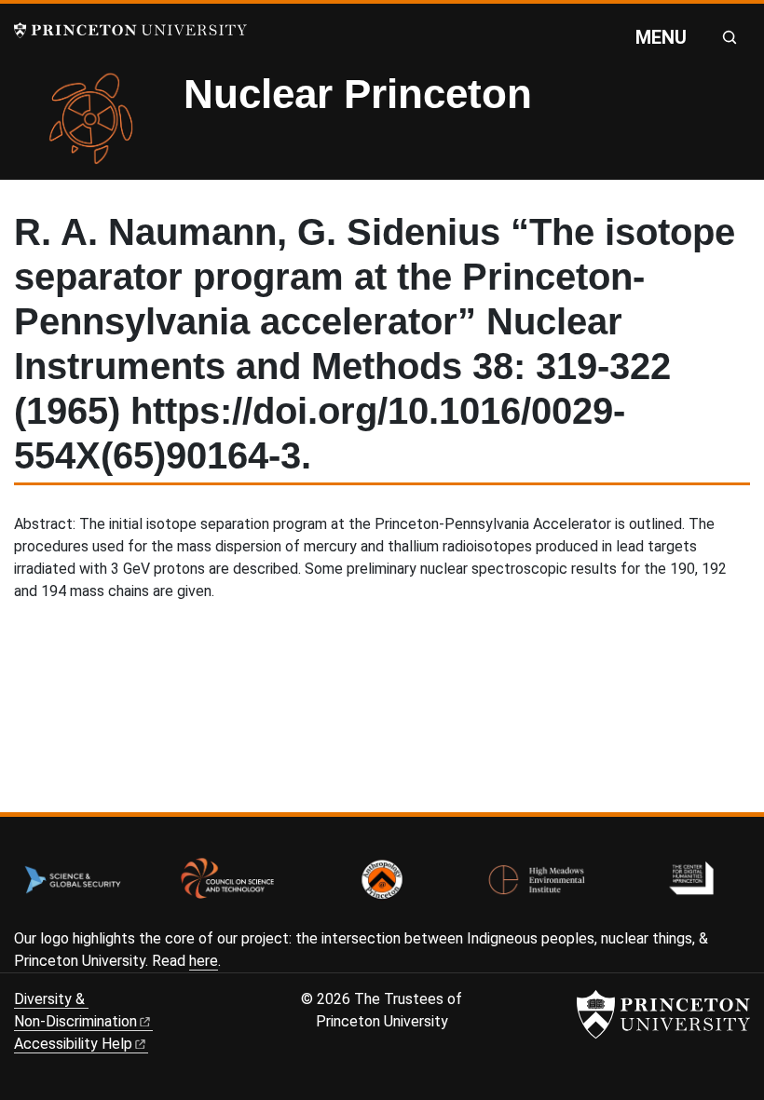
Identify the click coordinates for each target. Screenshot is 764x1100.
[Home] (99, 126)
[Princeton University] (130, 30)
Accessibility (73, 1043)
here (203, 961)
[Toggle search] (729, 37)
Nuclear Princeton (358, 93)
